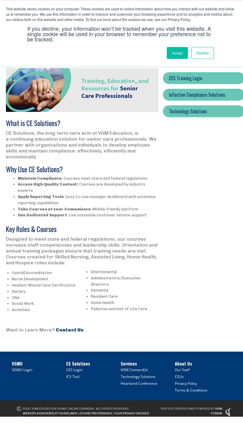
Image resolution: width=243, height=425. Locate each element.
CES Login (74, 369)
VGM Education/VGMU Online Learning (62, 408)
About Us (183, 363)
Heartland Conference (139, 383)
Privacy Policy (186, 383)
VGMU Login (22, 369)
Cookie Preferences (95, 413)
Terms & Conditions (191, 390)
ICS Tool (72, 376)
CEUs (179, 376)
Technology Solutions (138, 376)
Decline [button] (202, 52)
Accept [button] (177, 52)
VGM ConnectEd (134, 369)
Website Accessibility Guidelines (50, 413)
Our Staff (182, 369)
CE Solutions (78, 363)
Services (129, 363)
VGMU (17, 363)
